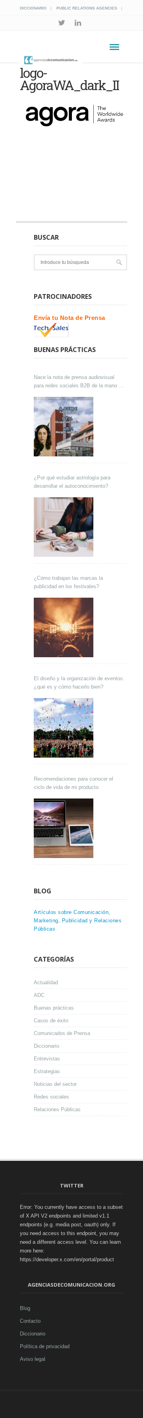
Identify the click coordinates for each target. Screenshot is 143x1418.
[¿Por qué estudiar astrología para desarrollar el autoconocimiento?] (64, 527)
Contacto (30, 1321)
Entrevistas (47, 1059)
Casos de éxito (51, 1021)
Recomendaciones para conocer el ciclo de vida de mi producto (73, 783)
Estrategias (47, 1071)
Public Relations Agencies (86, 8)
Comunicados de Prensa (62, 1033)
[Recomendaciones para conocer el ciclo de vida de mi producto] (64, 828)
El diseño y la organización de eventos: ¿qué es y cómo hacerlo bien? (79, 682)
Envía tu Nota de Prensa (69, 317)
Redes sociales (51, 1097)
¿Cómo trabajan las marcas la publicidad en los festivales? (68, 582)
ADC (39, 995)
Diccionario (33, 8)
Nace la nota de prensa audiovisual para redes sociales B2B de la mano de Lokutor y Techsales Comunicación (79, 382)
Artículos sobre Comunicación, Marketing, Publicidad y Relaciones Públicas (78, 920)
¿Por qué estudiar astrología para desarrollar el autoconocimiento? (72, 482)
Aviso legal (32, 1359)
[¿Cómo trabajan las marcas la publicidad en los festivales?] (64, 627)
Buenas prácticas (54, 1008)
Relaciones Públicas (57, 1109)
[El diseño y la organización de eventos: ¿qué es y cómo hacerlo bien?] (64, 728)
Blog (25, 1308)
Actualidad (46, 982)
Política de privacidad (45, 1346)
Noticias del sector (55, 1084)
